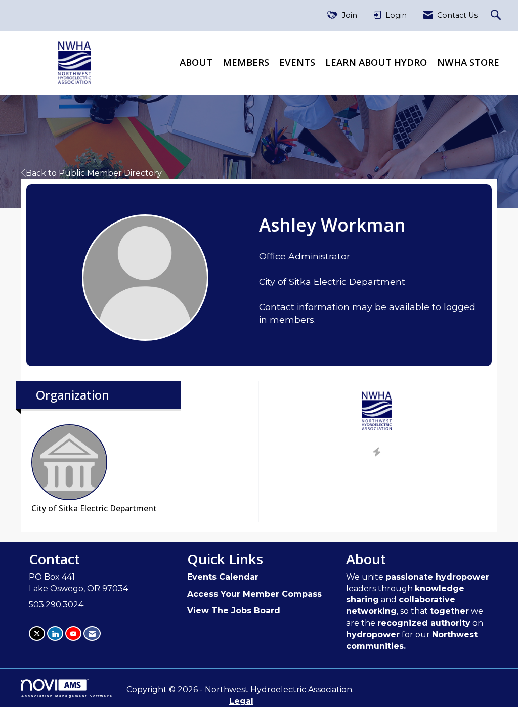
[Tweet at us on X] (37, 633)
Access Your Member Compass (254, 594)
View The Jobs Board (233, 610)
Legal (241, 701)
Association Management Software (67, 696)
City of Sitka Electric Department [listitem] (94, 508)
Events (297, 62)
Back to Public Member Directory (94, 173)
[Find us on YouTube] (73, 633)
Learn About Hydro (376, 62)
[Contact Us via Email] (92, 633)
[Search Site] (497, 15)
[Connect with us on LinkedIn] (55, 633)
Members (246, 62)
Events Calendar (222, 577)
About (196, 62)
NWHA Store (468, 62)
